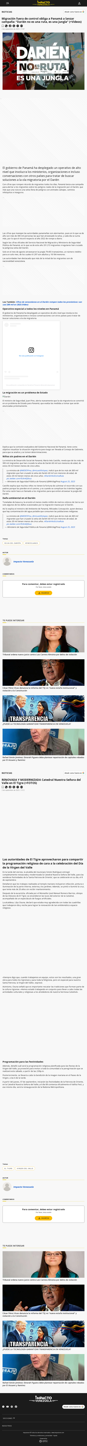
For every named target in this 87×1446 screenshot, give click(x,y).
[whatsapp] (6, 26)
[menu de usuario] (79, 3)
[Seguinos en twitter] (3, 1405)
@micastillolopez (39, 470)
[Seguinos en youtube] (7, 1405)
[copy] (21, 26)
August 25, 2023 (68, 481)
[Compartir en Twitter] (14, 26)
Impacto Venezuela (23, 561)
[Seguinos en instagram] (12, 1405)
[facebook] (10, 26)
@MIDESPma (25, 470)
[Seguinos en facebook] (16, 1405)
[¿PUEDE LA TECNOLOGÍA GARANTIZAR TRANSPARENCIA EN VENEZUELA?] (43, 708)
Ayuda (55, 1434)
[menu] (7, 3)
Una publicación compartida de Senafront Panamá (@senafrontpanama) (30, 385)
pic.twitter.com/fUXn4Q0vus (19, 478)
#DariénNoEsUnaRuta (54, 476)
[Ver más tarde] (3, 26)
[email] (17, 26)
